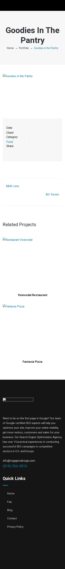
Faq (9, 501)
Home (10, 48)
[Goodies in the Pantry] (32, 91)
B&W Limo (12, 186)
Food (9, 142)
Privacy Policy (15, 526)
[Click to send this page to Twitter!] (13, 151)
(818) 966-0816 (15, 466)
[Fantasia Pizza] (32, 330)
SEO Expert (38, 560)
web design (55, 555)
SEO (25, 560)
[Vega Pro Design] (18, 5)
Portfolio (24, 48)
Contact (12, 518)
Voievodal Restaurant (32, 295)
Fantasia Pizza (32, 361)
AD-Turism (52, 194)
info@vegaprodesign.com (19, 460)
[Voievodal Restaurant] (32, 264)
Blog (9, 510)
